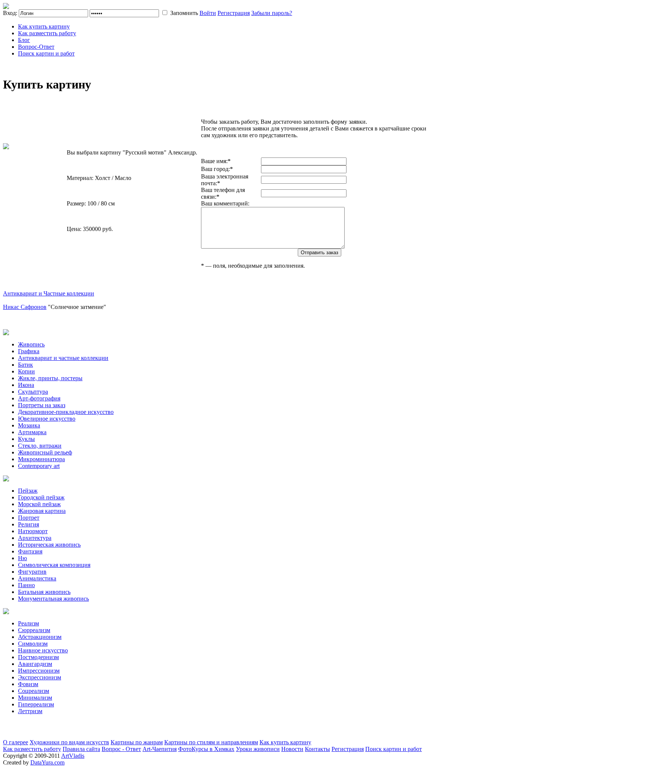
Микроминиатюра (41, 459)
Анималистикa (37, 578)
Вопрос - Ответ (121, 749)
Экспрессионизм (39, 677)
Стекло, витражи (40, 445)
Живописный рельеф (45, 452)
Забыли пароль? (271, 13)
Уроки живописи (258, 749)
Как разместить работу (47, 33)
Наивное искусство (43, 650)
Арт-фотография (39, 398)
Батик (25, 364)
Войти (208, 13)
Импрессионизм (39, 670)
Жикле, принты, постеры (50, 378)
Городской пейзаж (41, 497)
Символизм (33, 643)
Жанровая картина (42, 511)
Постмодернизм (38, 657)
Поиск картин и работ (46, 53)
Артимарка (32, 432)
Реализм (28, 623)
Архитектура (34, 538)
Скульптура (33, 391)
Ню (22, 558)
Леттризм (30, 711)
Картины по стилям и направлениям (211, 742)
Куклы (26, 439)
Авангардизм (35, 664)
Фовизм (28, 684)
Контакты (317, 749)
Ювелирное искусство (46, 418)
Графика (28, 351)
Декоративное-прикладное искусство (66, 412)
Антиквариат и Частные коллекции (48, 293)
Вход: (10, 13)
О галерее (15, 742)
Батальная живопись (44, 592)
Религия (28, 524)
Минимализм (35, 697)
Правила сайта (81, 749)
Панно (26, 585)
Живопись (31, 344)
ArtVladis (72, 756)
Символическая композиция (54, 565)
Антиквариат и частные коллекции (63, 358)
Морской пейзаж (39, 504)
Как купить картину (44, 26)
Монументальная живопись (53, 598)
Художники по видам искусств (69, 742)
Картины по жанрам (137, 742)
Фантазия (30, 551)
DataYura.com (47, 762)
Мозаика (29, 425)
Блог (24, 40)
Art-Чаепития (159, 749)
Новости (292, 749)
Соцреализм (33, 691)
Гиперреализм (36, 704)
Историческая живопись (49, 544)
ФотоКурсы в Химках (206, 749)
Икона (26, 385)
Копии (26, 371)
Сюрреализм (34, 630)
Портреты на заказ (41, 405)
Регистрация (234, 13)
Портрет (28, 517)
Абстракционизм (40, 637)
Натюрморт (33, 531)
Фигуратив (32, 571)
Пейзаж (28, 490)
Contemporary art (39, 466)
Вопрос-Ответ (36, 46)
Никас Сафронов (24, 307)
